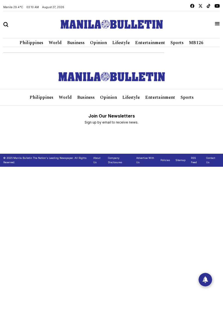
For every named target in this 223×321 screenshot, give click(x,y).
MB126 (196, 42)
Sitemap (180, 160)
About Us (96, 160)
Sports (177, 42)
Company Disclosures (115, 160)
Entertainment (150, 42)
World (55, 42)
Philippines (31, 42)
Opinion (98, 42)
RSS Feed (194, 160)
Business (76, 42)
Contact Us (210, 160)
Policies (165, 160)
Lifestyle (121, 42)
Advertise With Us (145, 160)
